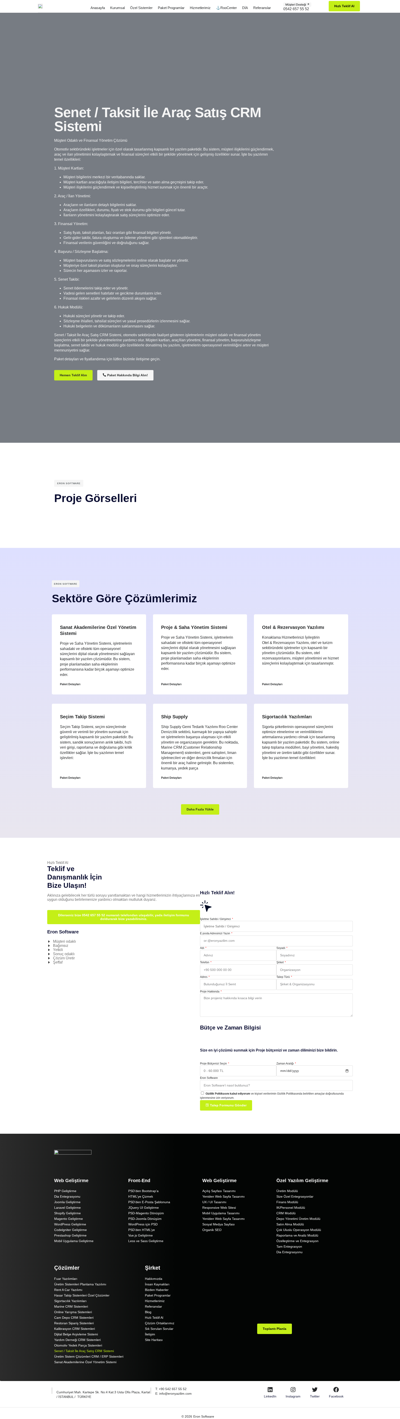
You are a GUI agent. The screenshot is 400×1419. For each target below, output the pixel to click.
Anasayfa (98, 8)
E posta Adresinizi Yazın (215, 933)
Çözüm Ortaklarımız (159, 1323)
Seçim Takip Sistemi (82, 716)
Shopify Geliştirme (67, 1213)
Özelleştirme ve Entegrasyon (297, 1241)
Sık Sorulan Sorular (159, 1329)
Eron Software (209, 1078)
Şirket (280, 962)
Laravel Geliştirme (67, 1207)
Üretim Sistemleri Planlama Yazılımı (80, 1284)
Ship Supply (174, 716)
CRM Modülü (286, 1213)
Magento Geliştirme (68, 1219)
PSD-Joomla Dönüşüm (145, 1219)
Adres (204, 977)
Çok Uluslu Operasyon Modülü (298, 1230)
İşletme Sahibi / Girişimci (215, 919)
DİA (245, 8)
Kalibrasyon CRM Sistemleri (74, 1329)
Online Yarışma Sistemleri (73, 1312)
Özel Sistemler (141, 8)
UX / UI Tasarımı (214, 1202)
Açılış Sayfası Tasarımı (219, 1191)
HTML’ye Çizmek (140, 1196)
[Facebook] (336, 1389)
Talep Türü (283, 977)
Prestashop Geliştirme (70, 1235)
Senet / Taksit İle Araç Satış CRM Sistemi (84, 1351)
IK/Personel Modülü (290, 1207)
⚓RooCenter (226, 8)
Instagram (293, 1396)
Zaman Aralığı (285, 1063)
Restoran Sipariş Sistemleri (74, 1323)
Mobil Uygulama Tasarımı (221, 1213)
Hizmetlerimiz (200, 8)
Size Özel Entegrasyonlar (294, 1196)
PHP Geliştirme (65, 1191)
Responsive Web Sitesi (219, 1207)
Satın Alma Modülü (290, 1224)
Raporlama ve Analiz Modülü (297, 1235)
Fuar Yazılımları (65, 1279)
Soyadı (281, 948)
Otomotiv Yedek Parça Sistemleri (78, 1345)
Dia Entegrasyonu (67, 1196)
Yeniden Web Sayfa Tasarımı (223, 1196)
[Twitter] (315, 1389)
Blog (148, 1312)
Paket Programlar (171, 8)
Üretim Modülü (287, 1191)
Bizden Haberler (157, 1290)
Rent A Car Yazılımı (68, 1290)
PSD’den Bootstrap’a (143, 1191)
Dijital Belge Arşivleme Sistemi (76, 1334)
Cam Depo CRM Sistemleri (74, 1317)
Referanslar (262, 8)
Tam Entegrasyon (289, 1246)
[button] (200, 809)
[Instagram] (293, 1389)
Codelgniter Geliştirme (70, 1230)
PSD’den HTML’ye (141, 1230)
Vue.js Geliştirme (140, 1235)
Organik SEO (212, 1230)
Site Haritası (154, 1340)
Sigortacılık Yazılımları (287, 716)
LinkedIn (270, 1396)
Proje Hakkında (210, 991)
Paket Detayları (70, 684)
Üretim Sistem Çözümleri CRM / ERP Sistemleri (88, 1356)
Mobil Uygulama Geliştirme (74, 1241)
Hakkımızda (153, 1279)
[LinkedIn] (270, 1389)
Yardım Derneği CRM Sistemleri (77, 1340)
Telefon (205, 962)
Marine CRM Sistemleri (71, 1306)
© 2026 (186, 1416)
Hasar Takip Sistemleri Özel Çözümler (81, 1295)
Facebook (336, 1396)
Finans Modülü (287, 1202)
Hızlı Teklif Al (154, 1317)
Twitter (315, 1396)
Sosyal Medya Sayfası (218, 1224)
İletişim (150, 1334)
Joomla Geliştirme (67, 1202)
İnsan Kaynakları (157, 1284)
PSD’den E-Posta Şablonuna (149, 1202)
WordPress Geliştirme (70, 1224)
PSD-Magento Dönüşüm (146, 1213)
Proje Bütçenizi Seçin (214, 1063)
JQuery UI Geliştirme (143, 1207)
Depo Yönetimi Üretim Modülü (298, 1219)
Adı (202, 948)
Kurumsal (117, 8)
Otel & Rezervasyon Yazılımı (293, 627)
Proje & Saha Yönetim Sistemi (194, 627)
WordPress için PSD (143, 1224)
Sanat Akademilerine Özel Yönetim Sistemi (85, 1362)
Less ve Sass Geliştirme (145, 1241)
